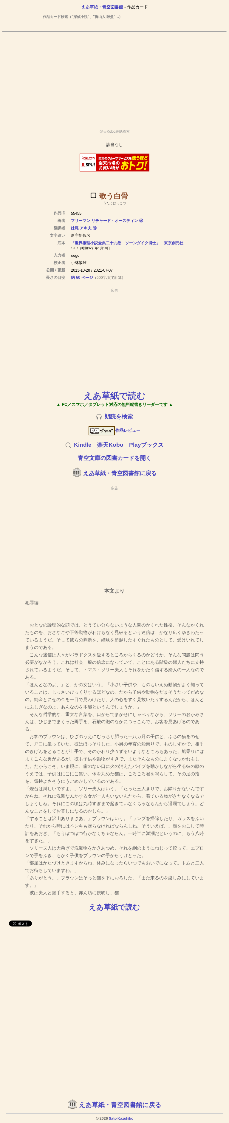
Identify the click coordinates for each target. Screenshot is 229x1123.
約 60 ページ (82, 277)
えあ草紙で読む (115, 395)
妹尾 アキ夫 (81, 228)
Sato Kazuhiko (121, 1118)
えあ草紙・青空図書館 (102, 6)
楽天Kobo (110, 445)
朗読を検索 (119, 416)
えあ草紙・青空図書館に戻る (120, 473)
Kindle (83, 445)
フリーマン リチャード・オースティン (104, 220)
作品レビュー (127, 430)
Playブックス (146, 445)
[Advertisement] (114, 78)
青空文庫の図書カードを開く (114, 458)
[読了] (93, 195)
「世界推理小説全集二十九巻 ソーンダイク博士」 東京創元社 (127, 243)
